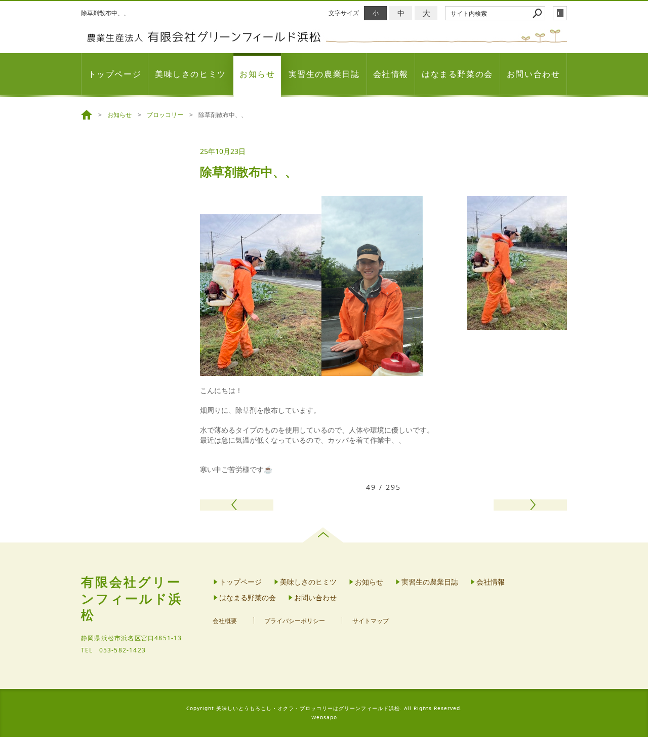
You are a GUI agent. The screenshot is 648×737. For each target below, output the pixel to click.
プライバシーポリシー (294, 620)
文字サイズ (344, 13)
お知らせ (257, 74)
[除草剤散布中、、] (517, 324)
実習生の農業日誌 (324, 74)
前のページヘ (236, 505)
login (560, 13)
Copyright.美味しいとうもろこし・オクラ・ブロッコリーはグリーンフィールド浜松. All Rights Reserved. (324, 708)
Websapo (324, 717)
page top (324, 534)
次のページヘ (530, 505)
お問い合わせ (533, 74)
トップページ (115, 74)
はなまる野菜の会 (457, 74)
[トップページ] (88, 115)
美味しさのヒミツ (190, 74)
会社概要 (225, 620)
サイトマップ (370, 620)
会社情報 (391, 74)
